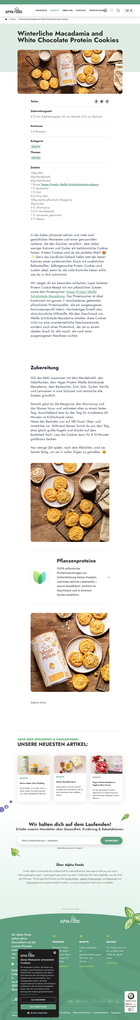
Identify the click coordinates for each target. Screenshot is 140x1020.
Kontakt (81, 10)
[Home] (6, 19)
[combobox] (54, 952)
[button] (38, 1013)
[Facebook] (13, 964)
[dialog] (38, 983)
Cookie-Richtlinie (101, 1012)
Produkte (41, 10)
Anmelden (111, 840)
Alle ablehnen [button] (38, 1000)
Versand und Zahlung (61, 1012)
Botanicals (112, 879)
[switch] (131, 1009)
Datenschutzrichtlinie (82, 1012)
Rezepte (54, 10)
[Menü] (135, 992)
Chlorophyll (32, 882)
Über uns (67, 10)
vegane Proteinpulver (90, 879)
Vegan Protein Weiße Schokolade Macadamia (64, 293)
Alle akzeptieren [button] (38, 1007)
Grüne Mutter (71, 879)
